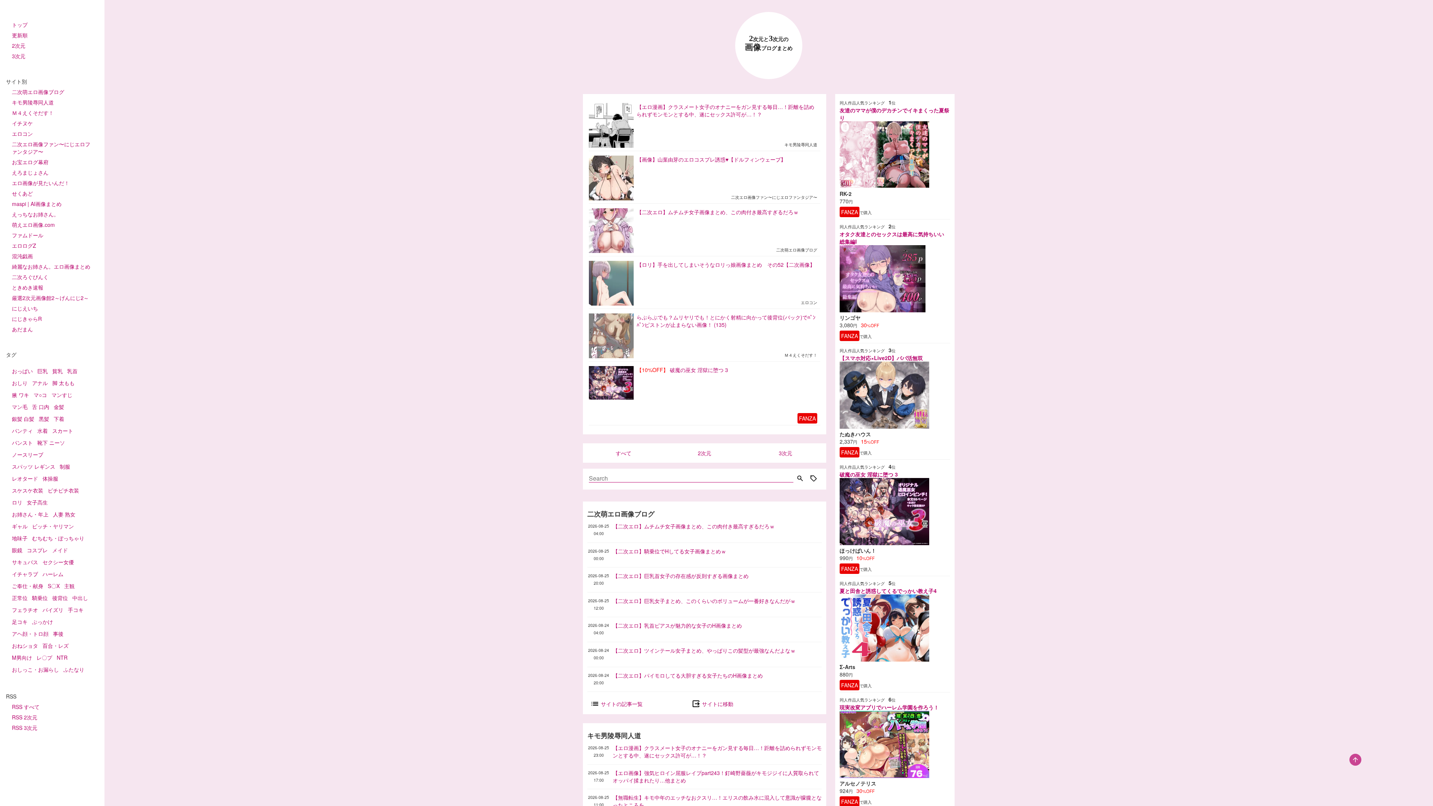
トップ (20, 24)
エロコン (22, 133)
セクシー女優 (58, 562)
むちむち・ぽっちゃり (58, 538)
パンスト (22, 442)
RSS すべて (26, 706)
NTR (62, 657)
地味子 (20, 538)
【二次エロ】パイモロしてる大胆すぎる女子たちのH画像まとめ (688, 675)
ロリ (17, 502)
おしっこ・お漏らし (35, 669)
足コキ (20, 621)
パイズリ (53, 609)
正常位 (20, 598)
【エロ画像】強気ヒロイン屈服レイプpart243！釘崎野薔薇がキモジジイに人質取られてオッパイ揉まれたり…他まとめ (716, 776)
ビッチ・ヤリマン (53, 526)
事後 (58, 633)
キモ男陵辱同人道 (33, 102)
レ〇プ (44, 657)
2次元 (18, 45)
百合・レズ (56, 645)
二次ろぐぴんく (30, 277)
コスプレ (37, 550)
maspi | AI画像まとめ (37, 203)
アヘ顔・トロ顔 (30, 633)
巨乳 (42, 371)
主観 (69, 586)
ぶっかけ (42, 621)
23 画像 (769, 43)
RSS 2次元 (24, 717)
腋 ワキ (20, 395)
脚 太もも (63, 383)
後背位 (60, 598)
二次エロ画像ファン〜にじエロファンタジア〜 (51, 147)
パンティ (22, 430)
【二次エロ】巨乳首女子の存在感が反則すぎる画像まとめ (681, 575)
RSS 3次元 (24, 727)
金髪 (59, 406)
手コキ (76, 609)
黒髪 (44, 418)
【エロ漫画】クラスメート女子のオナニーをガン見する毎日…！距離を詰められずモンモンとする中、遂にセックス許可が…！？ (717, 751)
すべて (623, 453)
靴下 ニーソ (51, 442)
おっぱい (22, 371)
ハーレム (53, 574)
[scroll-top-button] (1355, 760)
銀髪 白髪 (23, 418)
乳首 (72, 371)
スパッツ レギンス (33, 466)
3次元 (18, 56)
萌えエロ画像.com (33, 224)
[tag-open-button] (813, 479)
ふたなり (73, 669)
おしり (20, 383)
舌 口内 (40, 406)
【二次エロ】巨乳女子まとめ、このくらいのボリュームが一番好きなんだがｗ (704, 600)
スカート (62, 430)
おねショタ (25, 645)
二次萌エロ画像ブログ (38, 92)
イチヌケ (22, 123)
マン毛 (20, 406)
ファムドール (27, 235)
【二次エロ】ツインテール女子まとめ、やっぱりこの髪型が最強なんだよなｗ (704, 650)
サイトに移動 (716, 703)
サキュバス (25, 562)
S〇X (54, 586)
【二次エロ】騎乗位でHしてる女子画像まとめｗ (669, 551)
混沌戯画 (22, 256)
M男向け (22, 657)
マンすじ (61, 395)
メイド (60, 550)
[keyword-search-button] (800, 479)
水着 (42, 430)
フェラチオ (25, 609)
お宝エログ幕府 (30, 162)
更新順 (20, 35)
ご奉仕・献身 (27, 586)
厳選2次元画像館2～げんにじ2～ (50, 298)
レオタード (25, 478)
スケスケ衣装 (27, 490)
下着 (59, 418)
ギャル (20, 526)
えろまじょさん (30, 172)
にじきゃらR (27, 318)
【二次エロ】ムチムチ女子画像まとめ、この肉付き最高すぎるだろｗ (694, 526)
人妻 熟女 (64, 514)
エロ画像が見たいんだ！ (40, 183)
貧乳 (57, 371)
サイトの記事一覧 (621, 703)
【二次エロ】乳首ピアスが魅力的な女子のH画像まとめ (677, 625)
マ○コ (40, 395)
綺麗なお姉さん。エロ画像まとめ (51, 266)
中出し (80, 598)
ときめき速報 (27, 287)
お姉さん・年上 (30, 514)
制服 (65, 466)
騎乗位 (40, 598)
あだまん (22, 329)
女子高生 (37, 502)
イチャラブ (25, 574)
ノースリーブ (27, 454)
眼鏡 (17, 550)
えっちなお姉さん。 (35, 214)
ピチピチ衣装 (63, 490)
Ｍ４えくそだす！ (33, 112)
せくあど (22, 193)
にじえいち (25, 308)
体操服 (50, 478)
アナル (40, 383)
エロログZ (24, 245)
